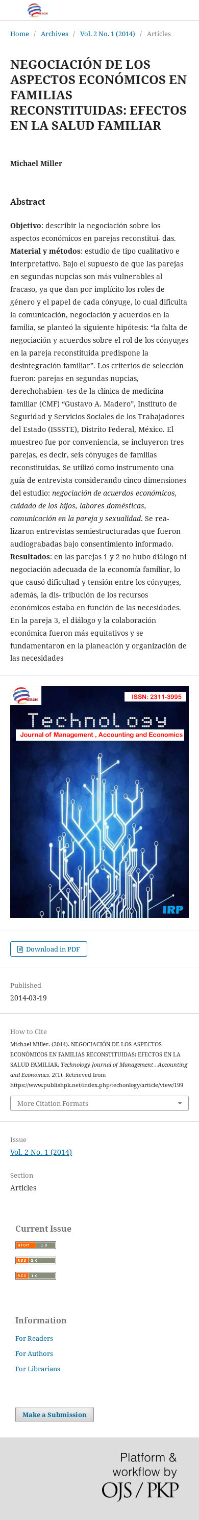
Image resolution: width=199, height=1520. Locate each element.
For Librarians (37, 1368)
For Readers (34, 1338)
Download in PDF (52, 949)
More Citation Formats (52, 1103)
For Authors (34, 1353)
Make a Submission (54, 1414)
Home (19, 33)
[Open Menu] (10, 10)
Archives (54, 33)
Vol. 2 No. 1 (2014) (107, 33)
